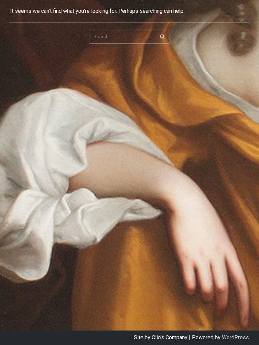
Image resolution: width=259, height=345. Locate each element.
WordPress (235, 337)
